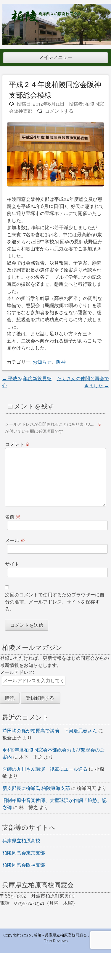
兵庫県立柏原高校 (21, 841)
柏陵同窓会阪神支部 (23, 865)
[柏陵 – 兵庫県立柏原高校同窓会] (46, 20)
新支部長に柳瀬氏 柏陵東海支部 (36, 788)
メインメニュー (55, 57)
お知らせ (42, 362)
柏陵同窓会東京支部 (23, 853)
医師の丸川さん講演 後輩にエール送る (45, 769)
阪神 (61, 362)
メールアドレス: (17, 672)
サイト (12, 564)
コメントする (59, 111)
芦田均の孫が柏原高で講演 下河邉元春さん (49, 731)
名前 (12, 517)
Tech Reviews (55, 941)
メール (15, 540)
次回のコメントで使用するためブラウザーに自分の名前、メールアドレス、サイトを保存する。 (54, 602)
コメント (17, 444)
